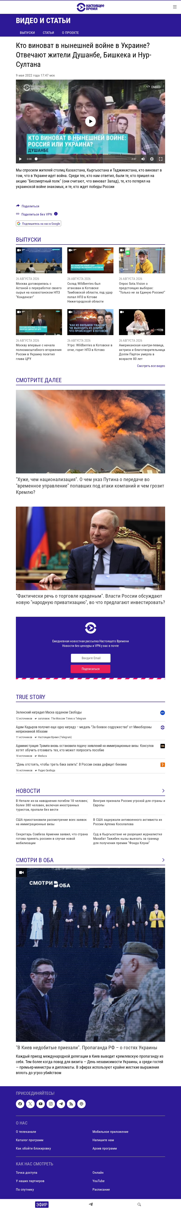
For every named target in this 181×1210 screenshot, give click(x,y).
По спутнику (25, 1189)
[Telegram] (91, 1204)
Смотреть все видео (151, 366)
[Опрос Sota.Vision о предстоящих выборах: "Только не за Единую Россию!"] (142, 260)
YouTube (98, 1181)
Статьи (48, 33)
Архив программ (104, 1148)
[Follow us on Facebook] (20, 1104)
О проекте (70, 33)
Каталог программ (29, 1140)
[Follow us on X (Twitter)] (30, 1104)
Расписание (101, 1189)
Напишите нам (103, 1140)
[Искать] (139, 1204)
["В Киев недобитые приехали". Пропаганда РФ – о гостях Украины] (90, 955)
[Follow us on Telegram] (61, 1104)
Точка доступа (26, 1173)
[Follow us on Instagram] (51, 1104)
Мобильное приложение (110, 1132)
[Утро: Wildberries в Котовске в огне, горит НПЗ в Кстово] (90, 322)
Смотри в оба (35, 860)
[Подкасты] (81, 1104)
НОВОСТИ (28, 790)
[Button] (27, 207)
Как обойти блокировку (33, 1148)
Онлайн (98, 1173)
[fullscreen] (160, 159)
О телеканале (26, 1132)
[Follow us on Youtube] (40, 1104)
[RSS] (71, 1104)
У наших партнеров (30, 1181)
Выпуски (27, 33)
